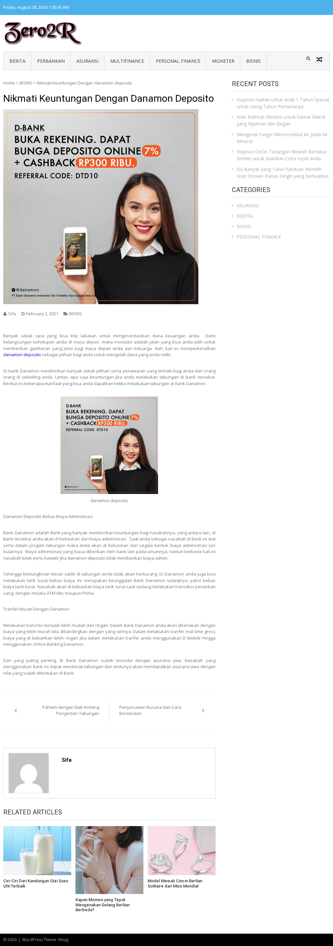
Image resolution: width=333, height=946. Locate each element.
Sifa (12, 314)
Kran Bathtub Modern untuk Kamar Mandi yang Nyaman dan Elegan (281, 120)
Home (9, 83)
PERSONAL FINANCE (178, 61)
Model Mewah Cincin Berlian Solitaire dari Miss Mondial (175, 883)
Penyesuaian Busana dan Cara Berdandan (150, 710)
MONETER (223, 61)
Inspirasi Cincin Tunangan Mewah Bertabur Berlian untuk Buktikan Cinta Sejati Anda (282, 155)
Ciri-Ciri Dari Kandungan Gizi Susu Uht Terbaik (35, 883)
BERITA (17, 61)
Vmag (63, 939)
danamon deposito (22, 354)
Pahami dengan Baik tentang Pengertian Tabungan (70, 710)
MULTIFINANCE (127, 61)
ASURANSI (87, 61)
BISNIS (253, 61)
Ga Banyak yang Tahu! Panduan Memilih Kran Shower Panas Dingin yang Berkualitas (283, 172)
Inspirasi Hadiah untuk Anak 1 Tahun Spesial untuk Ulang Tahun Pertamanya (283, 103)
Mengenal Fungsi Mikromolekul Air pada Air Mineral (282, 137)
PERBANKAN (51, 61)
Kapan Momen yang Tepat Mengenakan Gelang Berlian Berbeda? (102, 904)
